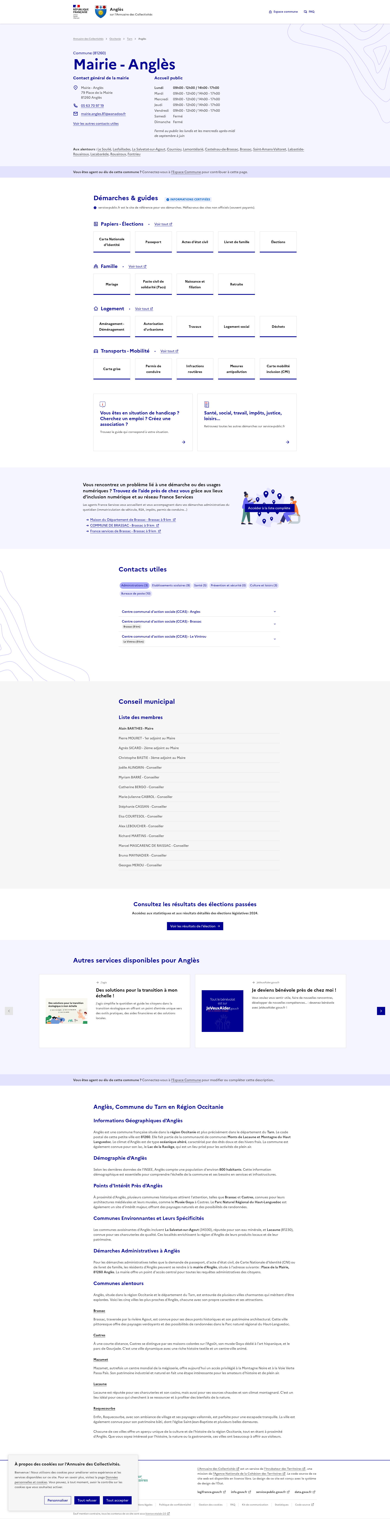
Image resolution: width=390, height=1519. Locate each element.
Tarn (129, 39)
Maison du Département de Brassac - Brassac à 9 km (131, 519)
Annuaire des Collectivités (88, 39)
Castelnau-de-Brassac (221, 149)
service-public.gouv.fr (271, 1492)
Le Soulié (104, 149)
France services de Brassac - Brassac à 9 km (123, 531)
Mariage (112, 284)
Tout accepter (117, 1500)
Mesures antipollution (236, 369)
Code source (302, 1505)
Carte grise (111, 368)
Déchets (278, 326)
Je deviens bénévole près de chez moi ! (294, 990)
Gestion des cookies (210, 1505)
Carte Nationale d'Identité (111, 242)
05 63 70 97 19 (92, 105)
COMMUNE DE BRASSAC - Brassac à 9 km (122, 525)
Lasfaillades (121, 149)
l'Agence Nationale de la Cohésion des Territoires (247, 1474)
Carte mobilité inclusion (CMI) (278, 369)
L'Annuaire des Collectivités (216, 1469)
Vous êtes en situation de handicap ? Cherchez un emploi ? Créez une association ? (139, 419)
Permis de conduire (153, 369)
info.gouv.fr (239, 1492)
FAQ (311, 12)
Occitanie (115, 39)
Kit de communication (255, 1505)
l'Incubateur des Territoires (282, 1469)
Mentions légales (142, 1505)
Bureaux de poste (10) (136, 593)
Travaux (195, 326)
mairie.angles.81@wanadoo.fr (103, 113)
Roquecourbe (104, 1408)
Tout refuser (87, 1500)
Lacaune (100, 1383)
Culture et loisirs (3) (263, 585)
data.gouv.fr (303, 1492)
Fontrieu (134, 154)
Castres (99, 1335)
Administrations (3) (134, 585)
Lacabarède (99, 154)
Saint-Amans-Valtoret (269, 149)
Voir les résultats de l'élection (193, 926)
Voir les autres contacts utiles (96, 123)
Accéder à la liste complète (269, 508)
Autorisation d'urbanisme (153, 326)
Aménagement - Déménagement (111, 326)
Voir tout (161, 224)
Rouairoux (118, 154)
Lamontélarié (193, 149)
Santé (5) (200, 585)
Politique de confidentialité (175, 1505)
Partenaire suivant (381, 1011)
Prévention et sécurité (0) (228, 585)
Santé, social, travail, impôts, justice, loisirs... (243, 416)
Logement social (236, 326)
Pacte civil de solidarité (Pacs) (153, 284)
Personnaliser (58, 1500)
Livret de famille (236, 241)
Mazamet (100, 1359)
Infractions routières (195, 369)
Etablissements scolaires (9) (171, 585)
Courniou (174, 149)
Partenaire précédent (9, 1011)
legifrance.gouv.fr (209, 1492)
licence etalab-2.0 (155, 1514)
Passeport (153, 241)
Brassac (245, 149)
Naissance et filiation (195, 284)
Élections (278, 241)
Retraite (236, 284)
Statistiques (281, 1505)
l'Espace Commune (186, 171)
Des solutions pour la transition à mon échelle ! (137, 993)
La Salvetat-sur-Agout (148, 149)
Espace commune (286, 12)
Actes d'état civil (195, 241)
